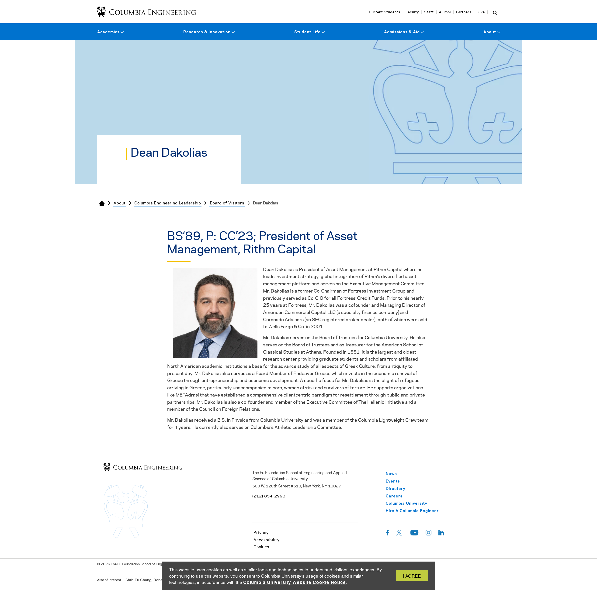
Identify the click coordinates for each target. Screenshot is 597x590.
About (120, 203)
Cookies (261, 547)
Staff (429, 12)
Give (481, 12)
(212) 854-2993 (268, 496)
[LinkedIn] (441, 533)
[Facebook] (387, 533)
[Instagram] (428, 533)
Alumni (445, 12)
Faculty (412, 12)
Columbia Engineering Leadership (167, 203)
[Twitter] (399, 533)
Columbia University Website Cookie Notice (294, 582)
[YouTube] (414, 533)
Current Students (384, 12)
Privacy (261, 533)
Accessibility (266, 540)
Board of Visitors (227, 203)
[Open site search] (495, 12)
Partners (464, 12)
